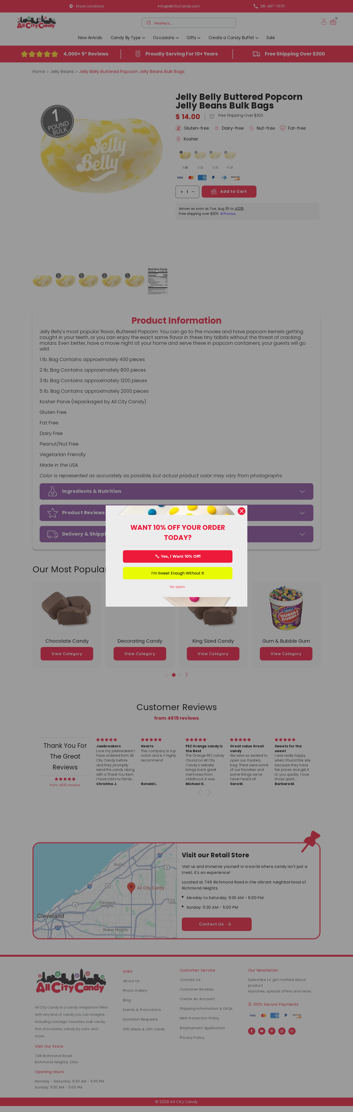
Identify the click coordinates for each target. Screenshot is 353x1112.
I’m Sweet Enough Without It (177, 573)
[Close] (241, 511)
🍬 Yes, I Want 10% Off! (178, 556)
